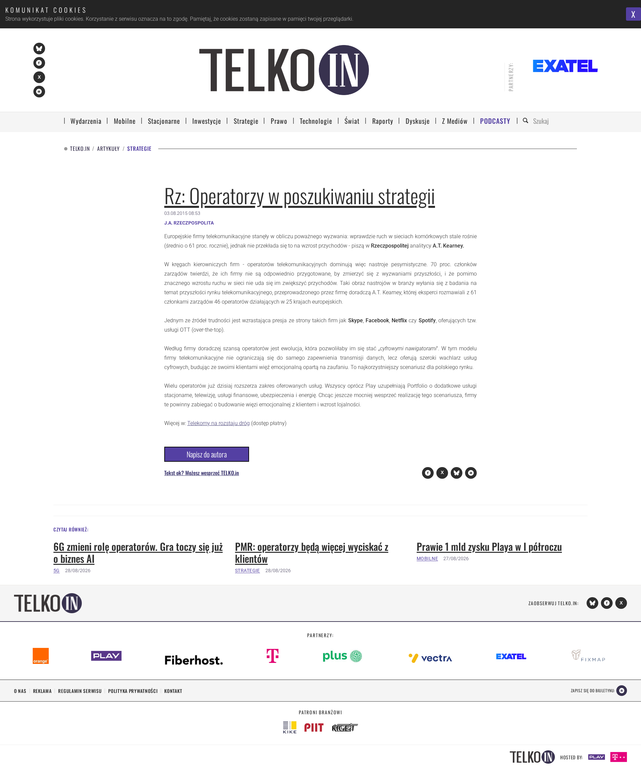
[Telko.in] (284, 70)
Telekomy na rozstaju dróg (218, 423)
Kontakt (173, 690)
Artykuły (108, 148)
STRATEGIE (247, 570)
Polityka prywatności (133, 690)
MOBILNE (427, 558)
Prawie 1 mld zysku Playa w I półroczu (489, 546)
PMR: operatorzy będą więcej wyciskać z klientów (311, 552)
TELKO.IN (79, 148)
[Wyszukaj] (526, 120)
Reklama (42, 690)
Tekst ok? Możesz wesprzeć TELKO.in (201, 473)
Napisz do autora (207, 454)
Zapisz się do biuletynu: (593, 690)
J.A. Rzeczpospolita (189, 223)
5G (56, 570)
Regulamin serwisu (79, 690)
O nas (20, 690)
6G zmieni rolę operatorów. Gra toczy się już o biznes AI (138, 552)
